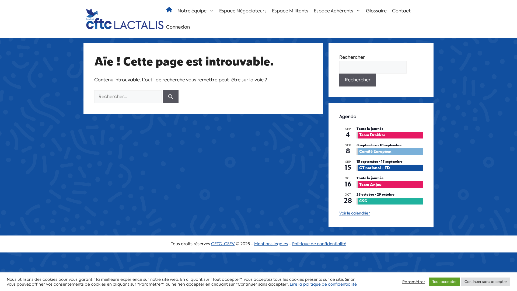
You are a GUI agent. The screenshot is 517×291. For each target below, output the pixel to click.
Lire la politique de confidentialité (323, 284)
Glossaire (376, 11)
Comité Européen (375, 151)
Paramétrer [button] (413, 281)
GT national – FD (374, 167)
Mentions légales (271, 244)
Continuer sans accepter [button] (485, 281)
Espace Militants (290, 11)
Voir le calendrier (354, 213)
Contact (401, 11)
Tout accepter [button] (444, 281)
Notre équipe (192, 11)
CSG (363, 200)
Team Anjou (370, 184)
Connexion (178, 27)
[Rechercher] (171, 96)
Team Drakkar (372, 134)
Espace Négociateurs (243, 11)
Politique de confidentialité (319, 244)
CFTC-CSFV (223, 244)
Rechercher (352, 57)
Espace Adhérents (333, 11)
